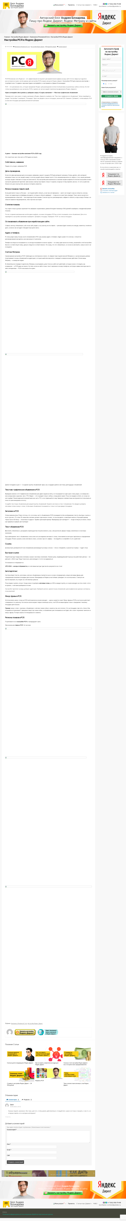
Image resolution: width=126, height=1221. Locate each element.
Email (9, 1150)
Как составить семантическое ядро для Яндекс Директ (46, 1063)
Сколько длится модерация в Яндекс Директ (20, 1063)
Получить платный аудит (110, 190)
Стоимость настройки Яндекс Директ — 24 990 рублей (19, 1084)
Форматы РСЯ (39, 1080)
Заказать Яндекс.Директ (64, 25)
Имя (9, 1144)
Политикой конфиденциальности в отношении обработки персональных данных (110, 105)
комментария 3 (63, 46)
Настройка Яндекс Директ (38, 46)
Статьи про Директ (83, 5)
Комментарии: (13, 1099)
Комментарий (12, 1129)
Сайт (8, 1155)
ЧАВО (95, 5)
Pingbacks (27, 1099)
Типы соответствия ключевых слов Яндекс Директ (76, 1084)
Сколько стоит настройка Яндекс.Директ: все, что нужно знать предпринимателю (76, 1063)
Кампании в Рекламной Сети (22, 46)
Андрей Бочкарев (51, 46)
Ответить (7, 1117)
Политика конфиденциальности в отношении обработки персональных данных (28, 1214)
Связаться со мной (108, 192)
